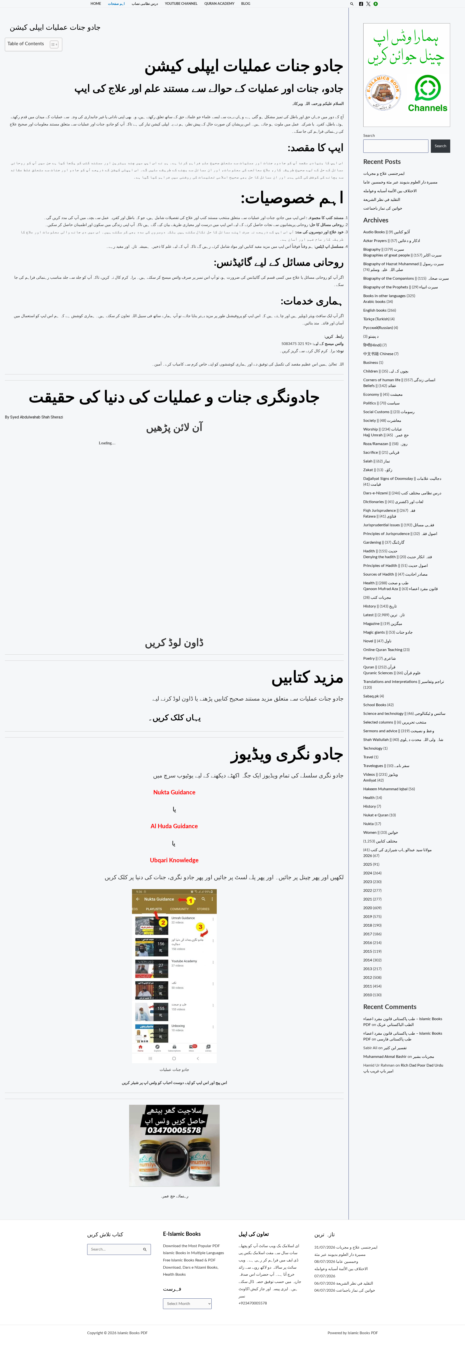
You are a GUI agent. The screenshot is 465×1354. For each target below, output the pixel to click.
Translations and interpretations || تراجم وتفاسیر (403, 682)
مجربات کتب (381, 598)
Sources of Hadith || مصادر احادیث (395, 574)
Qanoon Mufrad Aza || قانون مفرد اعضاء (400, 589)
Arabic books (374, 302)
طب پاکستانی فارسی (394, 1039)
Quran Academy (219, 4)
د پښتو (373, 336)
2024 (367, 873)
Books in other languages (384, 296)
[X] (368, 4)
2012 (367, 978)
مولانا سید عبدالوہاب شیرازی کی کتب (401, 850)
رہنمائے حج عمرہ (174, 1196)
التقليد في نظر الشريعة (381, 200)
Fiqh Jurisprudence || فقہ (389, 510)
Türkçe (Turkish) (376, 319)
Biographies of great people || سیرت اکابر (402, 255)
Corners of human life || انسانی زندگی (399, 380)
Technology (372, 748)
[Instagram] (375, 4)
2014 (367, 960)
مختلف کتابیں (386, 841)
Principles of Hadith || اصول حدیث (395, 566)
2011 (367, 986)
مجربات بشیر (423, 1057)
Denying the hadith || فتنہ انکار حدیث (397, 557)
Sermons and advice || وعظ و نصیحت (398, 731)
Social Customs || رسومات (389, 412)
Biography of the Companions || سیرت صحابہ (406, 278)
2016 (367, 943)
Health (369, 798)
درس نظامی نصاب (145, 4)
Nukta (368, 824)
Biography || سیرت (383, 249)
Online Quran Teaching (382, 650)
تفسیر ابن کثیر (395, 1048)
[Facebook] (361, 4)
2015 (367, 951)
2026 (367, 856)
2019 (367, 917)
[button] (352, 4)
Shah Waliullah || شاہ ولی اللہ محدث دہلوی (403, 740)
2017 (367, 934)
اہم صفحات (116, 4)
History (369, 806)
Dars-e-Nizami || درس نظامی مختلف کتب (402, 493)
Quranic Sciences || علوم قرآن (392, 673)
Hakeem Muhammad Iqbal (385, 789)
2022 (367, 891)
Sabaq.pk (371, 696)
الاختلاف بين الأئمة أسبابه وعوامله (390, 191)
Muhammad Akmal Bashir (385, 1057)
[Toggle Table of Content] (51, 44)
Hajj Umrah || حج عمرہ (386, 435)
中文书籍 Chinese (378, 354)
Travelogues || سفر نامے (386, 766)
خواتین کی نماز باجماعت (382, 208)
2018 (367, 925)
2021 (367, 899)
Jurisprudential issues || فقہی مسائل (398, 525)
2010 (367, 995)
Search (369, 136)
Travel (368, 757)
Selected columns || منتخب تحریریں (394, 722)
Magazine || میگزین (382, 624)
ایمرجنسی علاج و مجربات (383, 174)
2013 (367, 969)
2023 (367, 882)
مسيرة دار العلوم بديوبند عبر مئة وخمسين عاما (400, 182)
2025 (367, 864)
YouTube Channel (181, 4)
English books (375, 310)
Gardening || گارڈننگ (383, 542)
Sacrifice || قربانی (381, 452)
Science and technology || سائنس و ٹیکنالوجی (404, 714)
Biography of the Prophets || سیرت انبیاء (400, 287)
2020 (367, 908)
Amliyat (369, 780)
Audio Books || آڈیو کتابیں (386, 232)
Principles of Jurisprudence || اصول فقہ (400, 534)
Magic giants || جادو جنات (388, 632)
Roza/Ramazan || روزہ (385, 444)
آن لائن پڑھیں (174, 428)
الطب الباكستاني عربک (395, 1025)
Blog (245, 4)
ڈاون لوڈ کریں (174, 643)
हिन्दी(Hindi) (372, 345)
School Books (374, 705)
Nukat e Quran (375, 815)
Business (370, 363)
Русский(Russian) (378, 328)
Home (96, 4)
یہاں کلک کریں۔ (174, 718)
